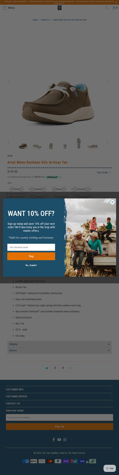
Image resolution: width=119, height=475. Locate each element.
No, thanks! (31, 265)
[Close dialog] (112, 202)
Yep (31, 256)
